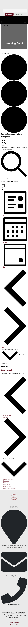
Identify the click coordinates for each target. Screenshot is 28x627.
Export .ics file (7, 486)
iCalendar (6, 481)
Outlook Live (6, 484)
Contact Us (19, 14)
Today (2, 347)
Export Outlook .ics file (9, 488)
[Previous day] (15, 288)
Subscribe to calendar (8, 458)
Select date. (22, 355)
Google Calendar (8, 479)
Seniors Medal (6, 370)
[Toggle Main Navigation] (25, 21)
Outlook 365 (6, 483)
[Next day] (15, 326)
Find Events (5, 178)
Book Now (9, 14)
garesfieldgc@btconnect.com (16, 576)
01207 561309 (16, 604)
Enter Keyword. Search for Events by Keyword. (14, 147)
